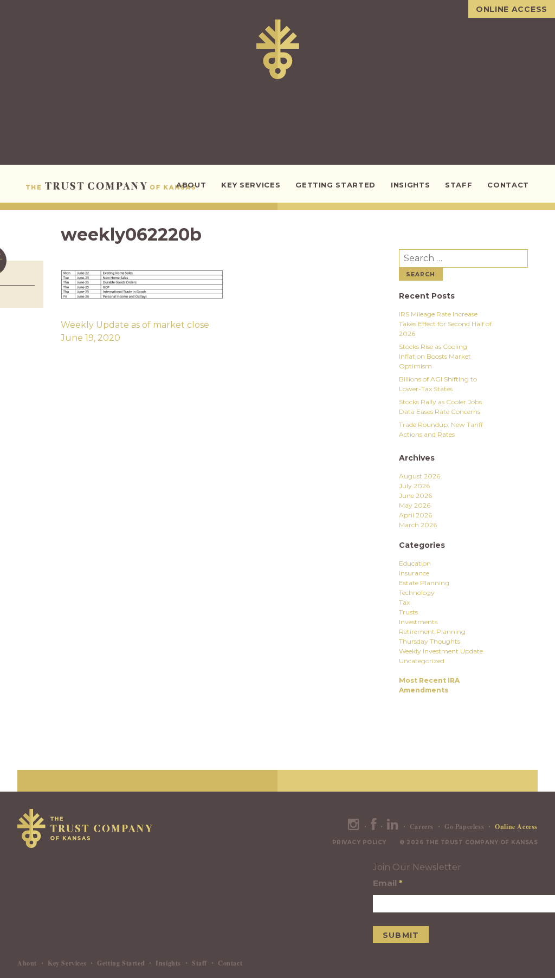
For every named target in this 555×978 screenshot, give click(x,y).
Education (415, 563)
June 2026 (415, 495)
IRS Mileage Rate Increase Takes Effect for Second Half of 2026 (445, 324)
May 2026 (414, 505)
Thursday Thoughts (429, 641)
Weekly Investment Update (441, 651)
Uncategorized (421, 661)
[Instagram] (354, 826)
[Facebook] (374, 826)
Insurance (414, 573)
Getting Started (335, 184)
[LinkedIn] (393, 826)
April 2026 (415, 515)
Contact (508, 184)
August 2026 (419, 476)
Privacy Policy (359, 842)
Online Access (511, 9)
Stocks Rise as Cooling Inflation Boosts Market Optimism (435, 356)
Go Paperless (464, 826)
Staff (458, 184)
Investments (418, 622)
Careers (422, 826)
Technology (417, 592)
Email (388, 883)
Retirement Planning (432, 631)
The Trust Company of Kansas (112, 186)
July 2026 (414, 486)
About (191, 184)
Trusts (408, 612)
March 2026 (418, 525)
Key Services (250, 184)
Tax (404, 602)
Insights (410, 184)
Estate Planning (424, 583)
